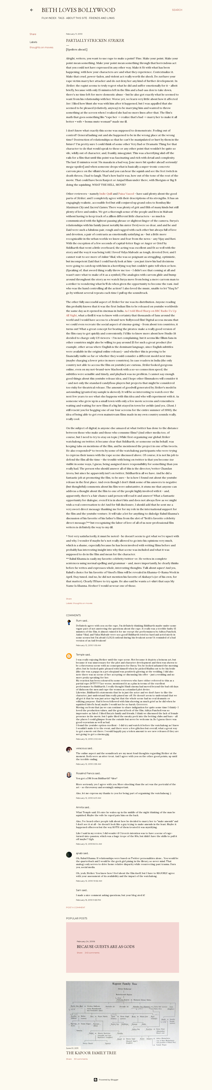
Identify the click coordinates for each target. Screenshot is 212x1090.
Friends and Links (102, 18)
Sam (78, 890)
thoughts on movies (41, 47)
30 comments (81, 1059)
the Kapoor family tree (91, 1052)
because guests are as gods (105, 946)
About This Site (76, 18)
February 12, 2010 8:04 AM (89, 844)
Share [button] (33, 34)
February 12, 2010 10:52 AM (89, 881)
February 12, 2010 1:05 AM (88, 645)
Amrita (80, 807)
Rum (79, 620)
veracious (81, 748)
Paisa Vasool (126, 193)
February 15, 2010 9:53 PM (88, 900)
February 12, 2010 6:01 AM (88, 798)
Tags (61, 18)
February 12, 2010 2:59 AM (88, 764)
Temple (80, 654)
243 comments (92, 952)
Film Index (49, 18)
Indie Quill (105, 193)
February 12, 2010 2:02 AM (89, 739)
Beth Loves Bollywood (78, 10)
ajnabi (79, 853)
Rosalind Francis (85, 773)
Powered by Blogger (108, 1079)
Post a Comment (75, 907)
